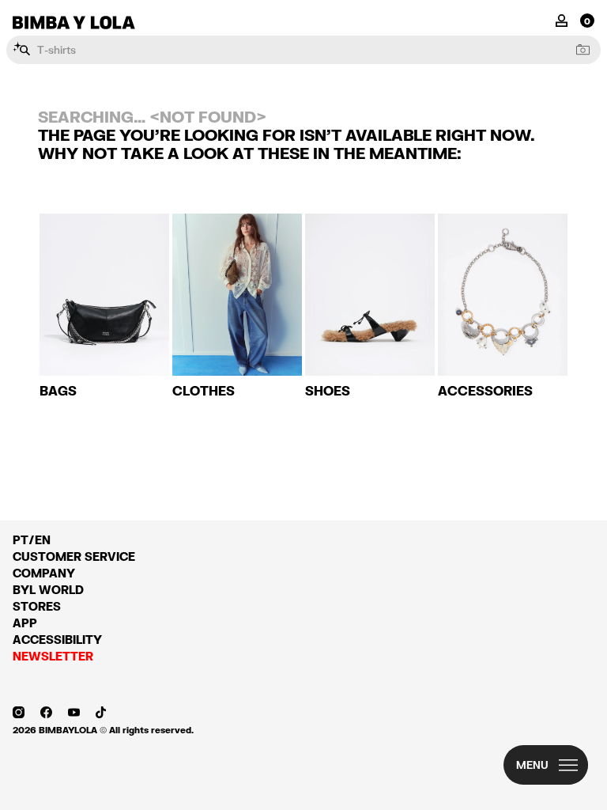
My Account (561, 19)
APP (25, 623)
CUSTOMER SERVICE (74, 556)
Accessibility (57, 639)
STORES (37, 606)
